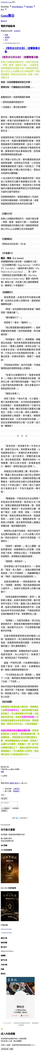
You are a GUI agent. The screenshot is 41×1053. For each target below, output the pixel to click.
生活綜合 (17, 31)
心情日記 (16, 789)
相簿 (6, 35)
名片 (6, 40)
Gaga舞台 (7, 15)
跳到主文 (4, 21)
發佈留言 (4, 810)
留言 (16, 783)
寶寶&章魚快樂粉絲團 (6, 929)
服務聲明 (21, 1025)
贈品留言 (16, 791)
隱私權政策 (35, 1023)
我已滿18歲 (5, 1049)
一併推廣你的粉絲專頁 (6, 932)
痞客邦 (12, 783)
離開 (11, 1049)
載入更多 (4, 798)
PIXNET (9, 1023)
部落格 (7, 37)
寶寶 (2, 772)
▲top (2, 794)
